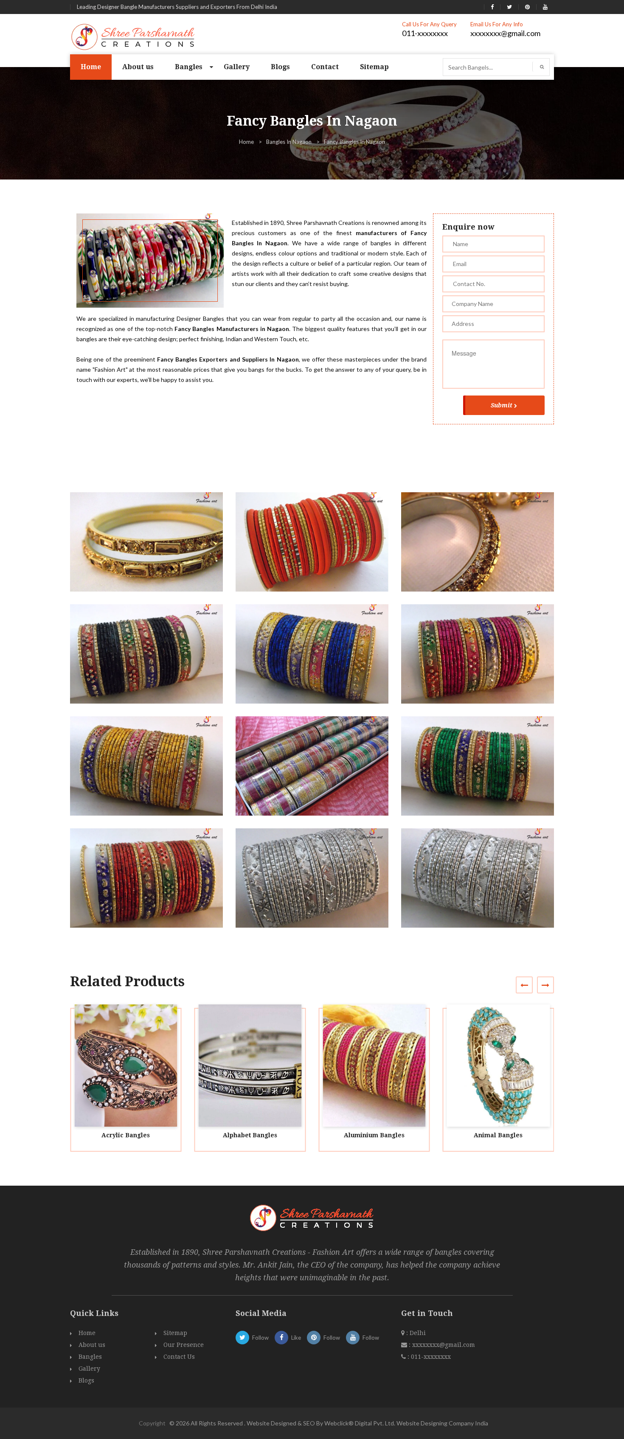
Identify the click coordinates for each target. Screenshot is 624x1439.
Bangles (188, 67)
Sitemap (374, 67)
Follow (260, 1337)
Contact (325, 67)
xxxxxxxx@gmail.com (505, 33)
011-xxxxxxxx (425, 33)
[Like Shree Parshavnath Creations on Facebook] (492, 6)
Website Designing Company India (442, 1423)
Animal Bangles (498, 1135)
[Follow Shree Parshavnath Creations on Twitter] (509, 6)
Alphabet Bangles (250, 1135)
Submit (501, 405)
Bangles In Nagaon (289, 141)
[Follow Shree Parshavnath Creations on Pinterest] (527, 6)
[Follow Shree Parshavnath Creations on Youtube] (545, 6)
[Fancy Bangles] (150, 550)
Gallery (237, 67)
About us (138, 67)
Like (296, 1337)
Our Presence (183, 1344)
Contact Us (179, 1356)
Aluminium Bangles (374, 1135)
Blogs (280, 67)
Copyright (152, 1423)
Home (91, 67)
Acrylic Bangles (125, 1135)
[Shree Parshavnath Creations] (133, 36)
